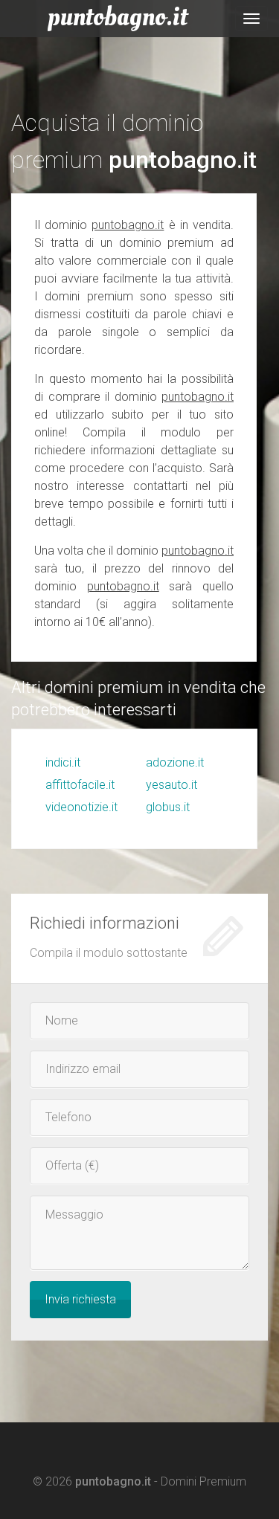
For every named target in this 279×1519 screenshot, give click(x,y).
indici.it (62, 762)
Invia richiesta (80, 1299)
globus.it (168, 807)
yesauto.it (171, 785)
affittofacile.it (80, 785)
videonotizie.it (81, 807)
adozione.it (175, 762)
